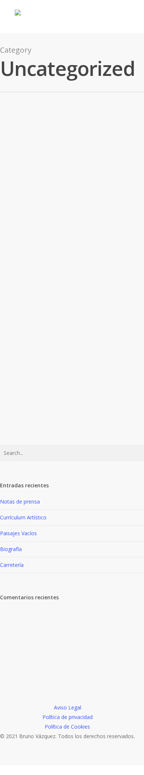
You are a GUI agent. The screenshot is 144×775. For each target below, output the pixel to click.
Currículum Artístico (23, 517)
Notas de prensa (20, 501)
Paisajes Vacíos (18, 533)
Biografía (24, 343)
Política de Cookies (67, 726)
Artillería (24, 442)
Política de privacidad (67, 716)
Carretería (27, 393)
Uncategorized (26, 147)
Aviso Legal (67, 707)
